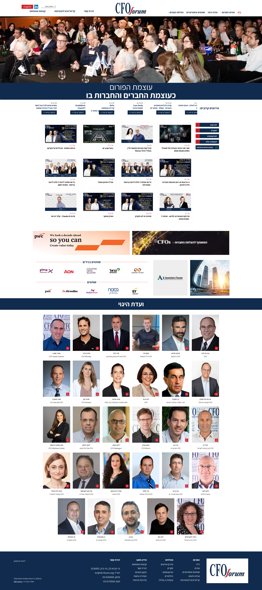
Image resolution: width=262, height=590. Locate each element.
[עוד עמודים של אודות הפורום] (220, 12)
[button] (240, 112)
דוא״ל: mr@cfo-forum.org (107, 572)
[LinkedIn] (36, 7)
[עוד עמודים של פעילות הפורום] (168, 12)
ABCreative (18, 581)
